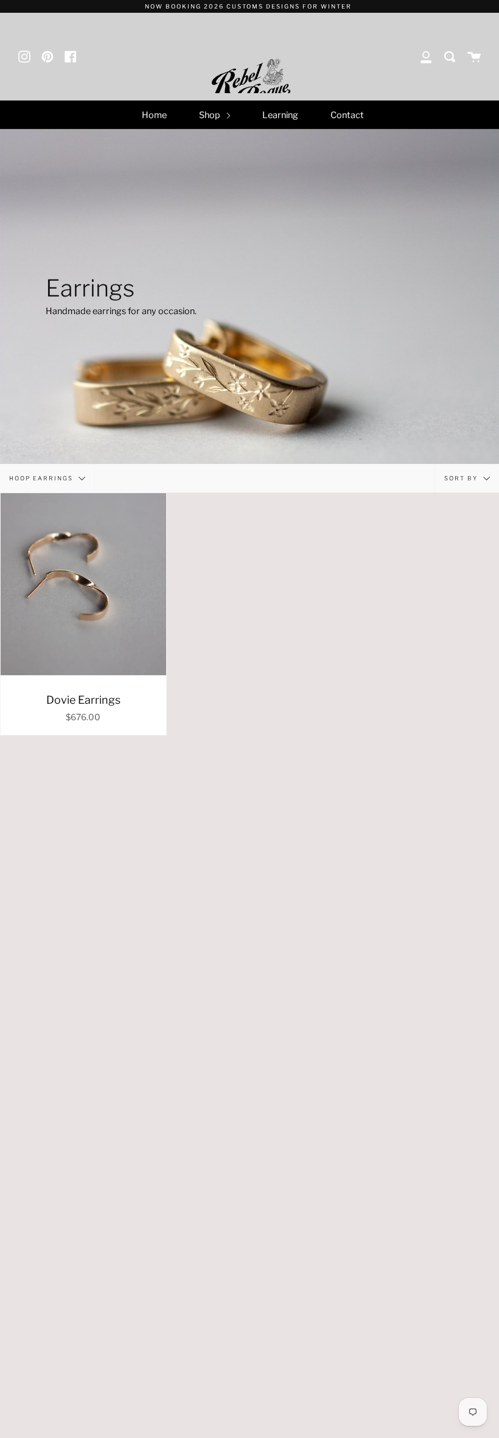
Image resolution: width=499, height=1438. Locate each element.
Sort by (462, 477)
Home (154, 115)
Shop (210, 115)
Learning (280, 115)
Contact (347, 115)
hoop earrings (42, 477)
